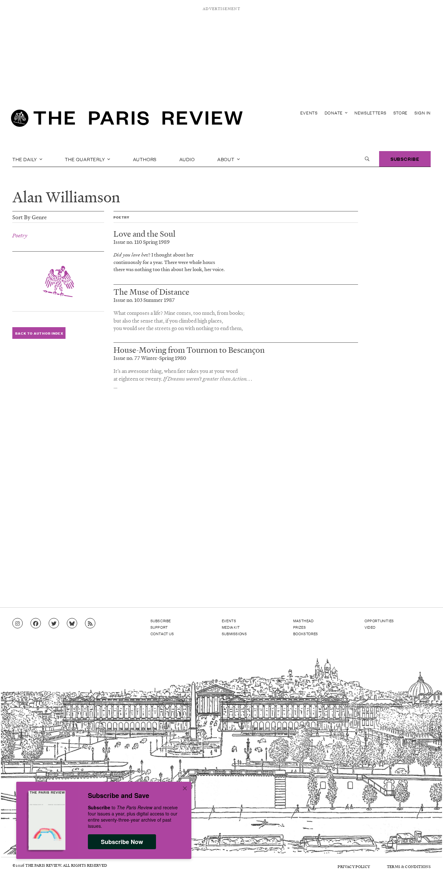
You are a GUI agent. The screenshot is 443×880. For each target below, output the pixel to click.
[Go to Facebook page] (35, 623)
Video (370, 627)
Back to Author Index (39, 333)
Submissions (234, 633)
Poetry (19, 235)
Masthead (303, 621)
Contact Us (162, 633)
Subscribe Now (122, 842)
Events (309, 113)
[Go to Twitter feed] (54, 623)
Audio (187, 158)
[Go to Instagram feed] (17, 623)
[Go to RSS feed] (90, 623)
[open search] (367, 159)
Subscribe (404, 158)
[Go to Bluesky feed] (72, 623)
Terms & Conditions (409, 866)
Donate (334, 113)
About (226, 158)
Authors (145, 158)
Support (159, 627)
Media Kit (231, 627)
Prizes (299, 627)
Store (400, 113)
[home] (127, 120)
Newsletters (370, 113)
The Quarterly (85, 158)
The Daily (25, 158)
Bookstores (305, 633)
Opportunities (379, 621)
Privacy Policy (354, 866)
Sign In (422, 113)
